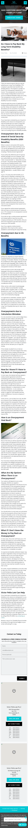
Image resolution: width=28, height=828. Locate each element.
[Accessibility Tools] (26, 8)
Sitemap (22, 808)
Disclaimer (14, 810)
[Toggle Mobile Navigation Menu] (25, 2)
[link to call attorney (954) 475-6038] (2, 2)
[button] (14, 691)
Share (25, 53)
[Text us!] (22, 825)
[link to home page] (14, 2)
